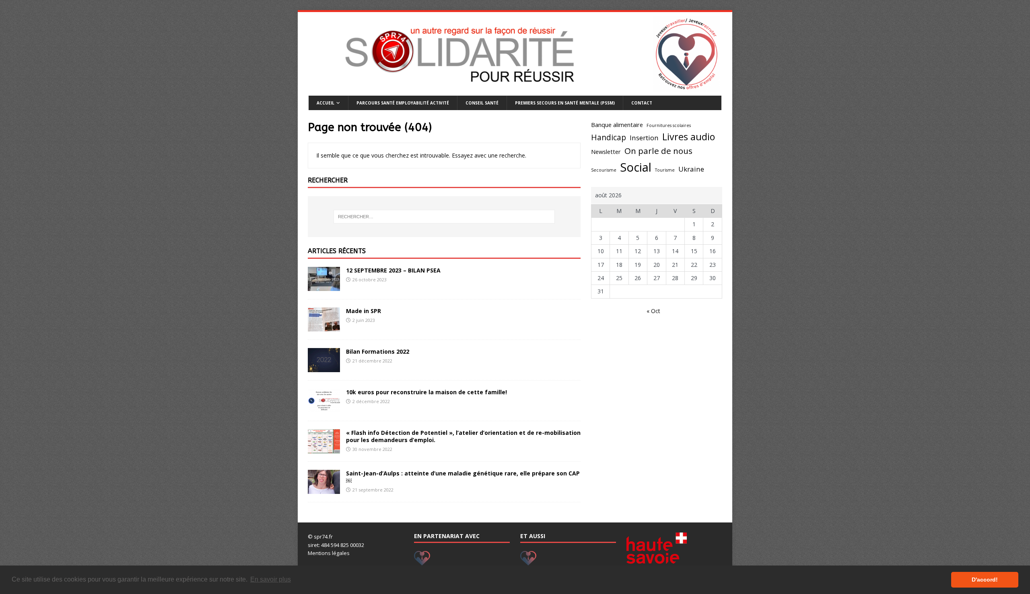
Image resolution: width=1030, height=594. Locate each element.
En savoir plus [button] (270, 579)
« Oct (653, 311)
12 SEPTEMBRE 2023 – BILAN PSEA (393, 270)
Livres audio (688, 136)
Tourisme (665, 170)
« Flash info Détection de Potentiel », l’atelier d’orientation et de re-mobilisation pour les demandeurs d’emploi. (463, 436)
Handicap (608, 137)
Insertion (644, 137)
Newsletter (606, 152)
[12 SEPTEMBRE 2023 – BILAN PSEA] (324, 286)
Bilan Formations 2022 (377, 351)
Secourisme (603, 170)
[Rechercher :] (444, 216)
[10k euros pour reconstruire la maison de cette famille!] (324, 408)
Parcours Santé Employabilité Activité (402, 103)
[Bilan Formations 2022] (324, 367)
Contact (641, 103)
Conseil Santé (482, 103)
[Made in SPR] (324, 326)
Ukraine (691, 169)
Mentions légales (329, 553)
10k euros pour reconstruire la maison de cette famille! (426, 392)
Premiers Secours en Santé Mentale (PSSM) (565, 103)
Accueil (325, 103)
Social (635, 167)
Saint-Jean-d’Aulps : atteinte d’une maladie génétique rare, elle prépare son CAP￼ (463, 476)
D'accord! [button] (985, 579)
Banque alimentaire (617, 125)
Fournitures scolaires (669, 125)
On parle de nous (658, 150)
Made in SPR (363, 311)
